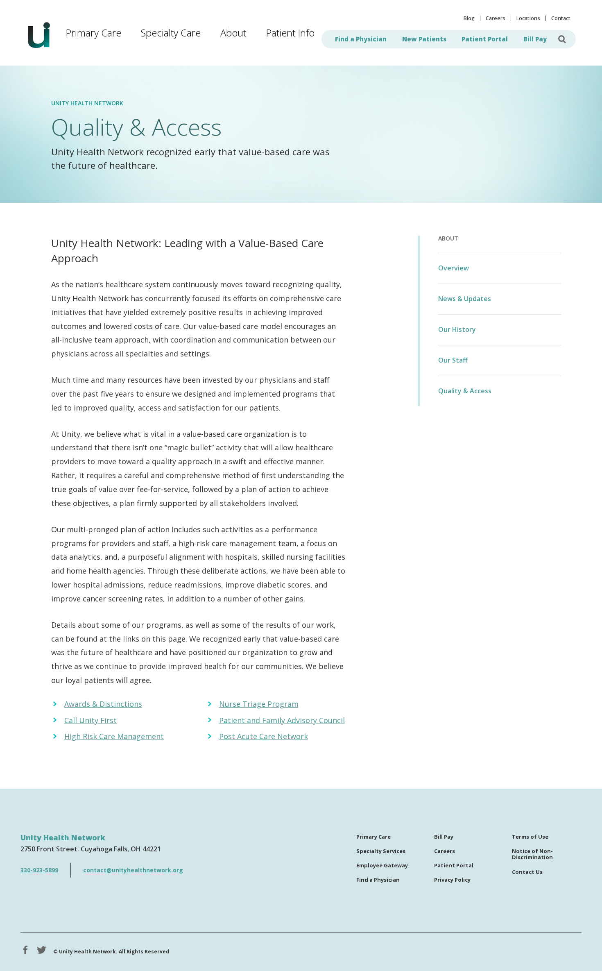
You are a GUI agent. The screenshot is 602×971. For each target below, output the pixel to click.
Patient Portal (485, 39)
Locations (528, 18)
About (233, 32)
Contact (560, 18)
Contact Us (527, 872)
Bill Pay (535, 39)
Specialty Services (380, 851)
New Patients (424, 39)
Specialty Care (171, 32)
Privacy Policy (452, 880)
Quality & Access (464, 390)
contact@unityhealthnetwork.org (133, 870)
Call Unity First (90, 720)
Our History (457, 329)
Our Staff (453, 360)
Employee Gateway (382, 865)
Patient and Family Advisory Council (282, 720)
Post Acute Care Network (263, 736)
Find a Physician (361, 39)
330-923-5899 (39, 870)
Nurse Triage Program (259, 704)
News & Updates (464, 298)
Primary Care (93, 32)
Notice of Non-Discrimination (532, 854)
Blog (469, 18)
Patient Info (290, 32)
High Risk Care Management (114, 736)
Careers (495, 18)
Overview (453, 267)
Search (562, 39)
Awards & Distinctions (103, 704)
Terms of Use (530, 837)
